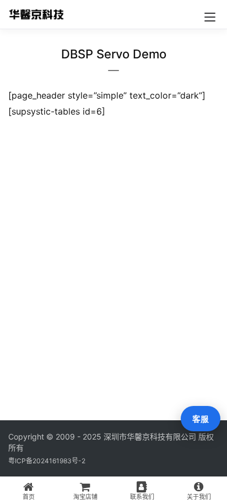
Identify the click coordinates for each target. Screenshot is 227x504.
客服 (200, 419)
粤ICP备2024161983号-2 (46, 461)
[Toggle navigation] (209, 17)
